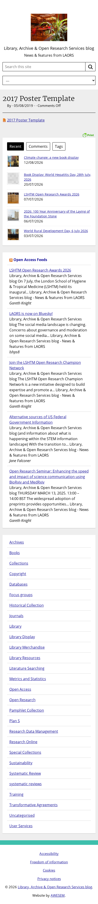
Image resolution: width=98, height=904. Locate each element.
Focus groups (21, 594)
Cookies (49, 870)
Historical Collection (26, 605)
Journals (16, 615)
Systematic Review (25, 773)
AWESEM (58, 895)
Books (14, 552)
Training (16, 794)
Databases (18, 584)
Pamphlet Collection (26, 710)
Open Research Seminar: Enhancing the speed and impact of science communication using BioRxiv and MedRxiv (49, 477)
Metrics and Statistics (27, 678)
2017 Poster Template (26, 120)
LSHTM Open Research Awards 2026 (51, 194)
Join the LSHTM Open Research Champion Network (45, 365)
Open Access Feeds (30, 259)
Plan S (14, 720)
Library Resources (24, 657)
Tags (59, 146)
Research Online (23, 741)
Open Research (22, 699)
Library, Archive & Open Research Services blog (49, 48)
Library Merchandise (27, 647)
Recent (15, 146)
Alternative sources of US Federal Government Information (37, 419)
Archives (16, 542)
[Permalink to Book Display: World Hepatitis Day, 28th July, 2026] (13, 178)
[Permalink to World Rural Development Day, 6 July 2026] (13, 234)
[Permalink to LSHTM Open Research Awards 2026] (13, 198)
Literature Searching (26, 668)
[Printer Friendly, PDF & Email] (87, 132)
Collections (18, 563)
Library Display (22, 636)
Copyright (17, 573)
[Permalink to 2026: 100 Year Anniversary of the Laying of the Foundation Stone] (13, 215)
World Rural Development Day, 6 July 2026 (56, 231)
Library (15, 626)
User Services (21, 825)
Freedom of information (49, 862)
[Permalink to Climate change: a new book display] (13, 161)
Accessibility (49, 853)
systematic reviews (25, 783)
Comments (38, 146)
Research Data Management (33, 731)
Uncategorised (22, 815)
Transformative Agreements (33, 804)
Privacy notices (49, 878)
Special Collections (25, 752)
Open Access (20, 689)
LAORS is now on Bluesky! (31, 313)
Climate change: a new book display (51, 157)
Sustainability (20, 762)
